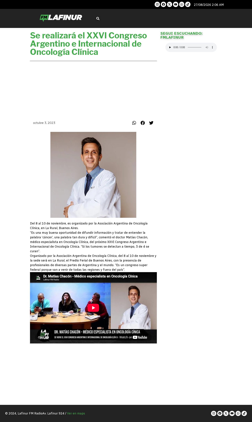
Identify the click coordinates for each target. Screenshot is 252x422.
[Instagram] (157, 4)
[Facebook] (163, 4)
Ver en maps (76, 413)
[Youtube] (175, 4)
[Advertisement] (93, 90)
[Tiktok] (187, 4)
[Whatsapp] (181, 4)
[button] (98, 18)
